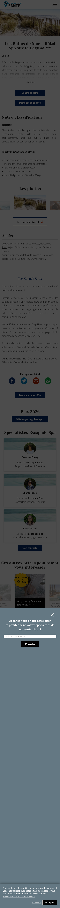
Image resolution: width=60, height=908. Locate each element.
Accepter (49, 902)
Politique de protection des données (19, 896)
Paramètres (36, 902)
